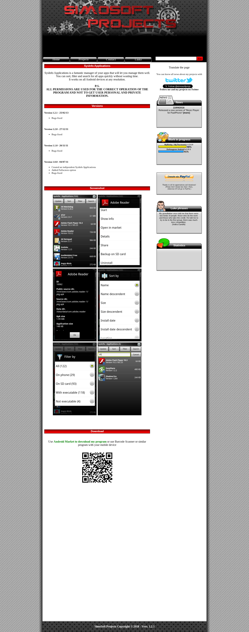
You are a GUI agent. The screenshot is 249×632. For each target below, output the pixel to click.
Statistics (179, 245)
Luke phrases (179, 208)
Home (56, 59)
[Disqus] (97, 530)
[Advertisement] (124, 46)
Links (138, 59)
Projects (84, 59)
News (179, 102)
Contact (111, 59)
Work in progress (179, 139)
